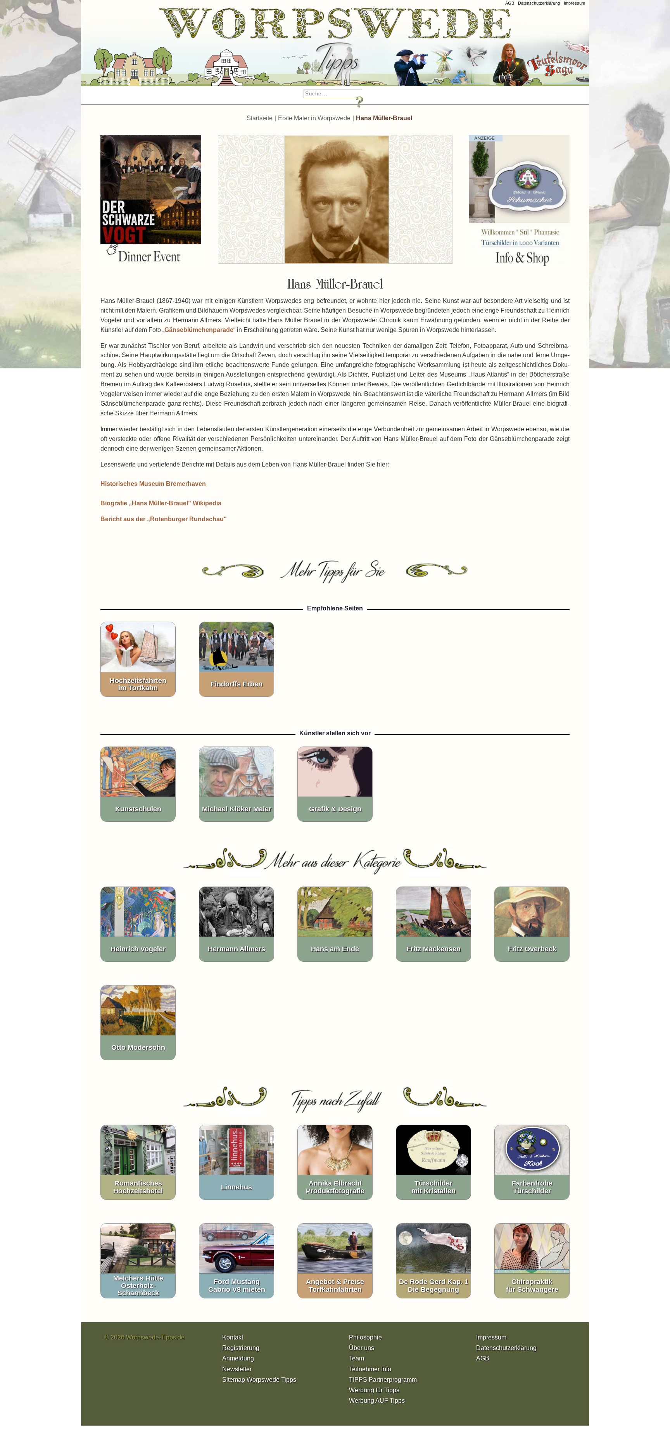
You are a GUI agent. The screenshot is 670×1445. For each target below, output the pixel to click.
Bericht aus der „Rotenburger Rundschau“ (163, 519)
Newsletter (237, 1369)
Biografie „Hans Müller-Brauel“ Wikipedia (160, 503)
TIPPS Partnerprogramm (383, 1379)
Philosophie (365, 1337)
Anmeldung (238, 1358)
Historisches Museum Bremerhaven (153, 484)
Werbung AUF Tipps (377, 1400)
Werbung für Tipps (374, 1390)
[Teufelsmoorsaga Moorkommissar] (416, 50)
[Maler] (311, 50)
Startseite (260, 118)
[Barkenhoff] (205, 50)
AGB (509, 3)
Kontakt (232, 1337)
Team (356, 1358)
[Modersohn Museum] (110, 50)
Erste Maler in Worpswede (314, 118)
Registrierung (240, 1348)
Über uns (361, 1348)
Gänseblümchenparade (198, 330)
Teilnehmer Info (370, 1369)
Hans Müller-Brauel (384, 118)
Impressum (574, 3)
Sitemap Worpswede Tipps (259, 1379)
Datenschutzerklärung (539, 3)
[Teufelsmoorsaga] (540, 50)
